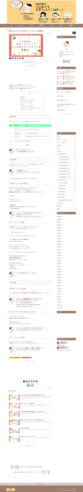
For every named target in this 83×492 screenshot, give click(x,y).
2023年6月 (59, 285)
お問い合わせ (73, 488)
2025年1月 (59, 233)
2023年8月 (59, 280)
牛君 (66, 49)
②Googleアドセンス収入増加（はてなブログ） (30, 107)
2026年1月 (59, 216)
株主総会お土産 (67, 202)
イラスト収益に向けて (67, 142)
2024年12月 (59, 235)
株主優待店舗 (67, 194)
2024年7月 (59, 249)
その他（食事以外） (68, 182)
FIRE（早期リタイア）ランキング (63, 350)
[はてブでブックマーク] (15, 58)
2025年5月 (59, 224)
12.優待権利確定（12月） (68, 177)
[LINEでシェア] (20, 58)
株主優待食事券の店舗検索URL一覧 (67, 200)
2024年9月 (59, 244)
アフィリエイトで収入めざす (27, 357)
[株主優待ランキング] (62, 343)
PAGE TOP (42, 484)
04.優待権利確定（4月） (68, 162)
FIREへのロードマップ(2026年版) (64, 91)
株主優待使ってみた (67, 179)
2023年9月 (59, 277)
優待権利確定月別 (67, 154)
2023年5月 (59, 288)
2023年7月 (59, 282)
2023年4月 (59, 291)
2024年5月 (59, 255)
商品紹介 (67, 145)
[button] (23, 58)
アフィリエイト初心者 (17, 357)
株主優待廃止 (67, 197)
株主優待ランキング (60, 345)
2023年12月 (59, 269)
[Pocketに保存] (18, 58)
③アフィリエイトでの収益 (26, 109)
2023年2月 (59, 296)
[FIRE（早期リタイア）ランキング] (62, 348)
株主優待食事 (68, 185)
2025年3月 (59, 227)
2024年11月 (59, 238)
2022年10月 (59, 307)
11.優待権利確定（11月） (68, 174)
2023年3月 (59, 293)
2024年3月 (59, 260)
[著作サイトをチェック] (28, 385)
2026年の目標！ (60, 96)
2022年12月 (59, 302)
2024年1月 (59, 266)
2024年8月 (59, 246)
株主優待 (67, 151)
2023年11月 (59, 271)
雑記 (67, 208)
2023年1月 (59, 299)
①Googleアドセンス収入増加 (27, 105)
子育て (67, 148)
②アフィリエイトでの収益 (26, 102)
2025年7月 (59, 222)
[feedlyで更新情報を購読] (30, 385)
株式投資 (67, 205)
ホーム (58, 488)
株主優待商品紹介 (67, 188)
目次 (29, 93)
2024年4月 (59, 258)
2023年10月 (59, 274)
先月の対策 (22, 98)
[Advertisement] (30, 74)
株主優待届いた (67, 191)
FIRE (11, 357)
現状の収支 (22, 96)
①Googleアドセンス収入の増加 (27, 100)
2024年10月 (59, 241)
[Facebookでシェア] (13, 58)
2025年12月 (59, 219)
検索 (58, 30)
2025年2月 (59, 230)
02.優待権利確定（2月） (68, 156)
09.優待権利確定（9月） (68, 171)
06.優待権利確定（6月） (68, 165)
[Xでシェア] (10, 58)
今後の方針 (22, 104)
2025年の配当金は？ (61, 110)
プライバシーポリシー (65, 488)
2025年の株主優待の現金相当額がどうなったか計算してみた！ (66, 105)
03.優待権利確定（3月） (68, 159)
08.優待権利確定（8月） (68, 168)
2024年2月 (59, 263)
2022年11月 (59, 305)
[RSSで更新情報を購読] (33, 385)
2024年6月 (59, 252)
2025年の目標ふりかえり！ (62, 100)
